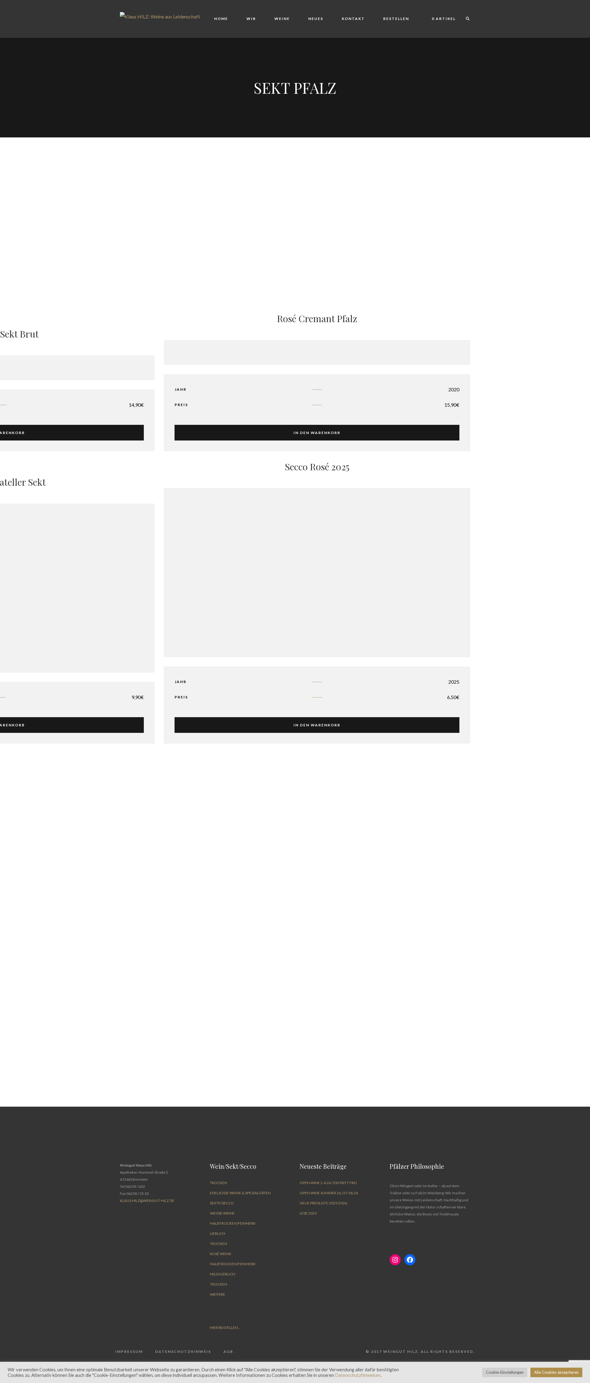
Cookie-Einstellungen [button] (505, 1372)
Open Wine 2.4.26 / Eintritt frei (328, 1182)
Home (221, 18)
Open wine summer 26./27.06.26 (329, 1193)
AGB (228, 1351)
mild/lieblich (222, 1274)
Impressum (129, 1351)
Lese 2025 (308, 1213)
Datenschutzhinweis (183, 1351)
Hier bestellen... (225, 1327)
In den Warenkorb (316, 432)
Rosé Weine (220, 1253)
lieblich (217, 1233)
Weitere (217, 1294)
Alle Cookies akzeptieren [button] (556, 1372)
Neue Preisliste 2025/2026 (323, 1203)
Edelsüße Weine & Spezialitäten (240, 1193)
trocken (218, 1182)
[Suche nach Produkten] (465, 19)
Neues (315, 18)
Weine (282, 18)
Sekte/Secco (222, 1203)
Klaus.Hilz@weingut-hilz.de (147, 1200)
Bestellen (396, 18)
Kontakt (353, 18)
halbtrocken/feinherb (232, 1223)
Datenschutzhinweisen (358, 1375)
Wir (251, 18)
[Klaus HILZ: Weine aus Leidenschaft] (160, 16)
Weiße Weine (222, 1213)
